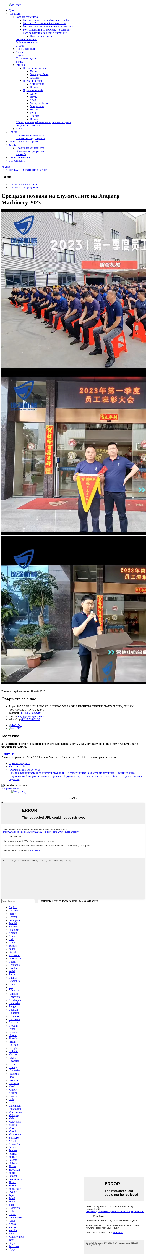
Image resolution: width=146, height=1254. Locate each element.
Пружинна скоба (33, 80)
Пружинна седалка (34, 67)
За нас (12, 144)
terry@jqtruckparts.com (30, 716)
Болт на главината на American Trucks (46, 19)
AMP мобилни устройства (24, 769)
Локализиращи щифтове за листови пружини (36, 772)
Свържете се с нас (19, 157)
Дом (11, 10)
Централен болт (25, 48)
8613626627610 (30, 719)
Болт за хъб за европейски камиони (44, 23)
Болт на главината (27, 16)
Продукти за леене (41, 35)
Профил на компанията (30, 147)
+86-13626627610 (30, 712)
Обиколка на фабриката (30, 151)
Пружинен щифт (26, 58)
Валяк (19, 61)
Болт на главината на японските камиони (48, 26)
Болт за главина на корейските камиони (47, 29)
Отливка (21, 64)
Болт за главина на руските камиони (45, 32)
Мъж (33, 99)
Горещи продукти (19, 763)
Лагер (19, 51)
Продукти (15, 13)
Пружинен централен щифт (81, 776)
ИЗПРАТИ (7, 754)
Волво (34, 87)
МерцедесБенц (39, 103)
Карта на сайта (18, 766)
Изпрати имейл (10, 788)
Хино (33, 71)
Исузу (33, 96)
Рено (33, 112)
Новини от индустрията (30, 138)
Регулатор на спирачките (31, 125)
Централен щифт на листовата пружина (89, 772)
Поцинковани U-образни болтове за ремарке (36, 776)
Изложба (21, 154)
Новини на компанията (30, 135)
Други (19, 128)
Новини (13, 131)
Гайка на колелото (27, 42)
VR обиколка (17, 160)
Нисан (34, 109)
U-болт (20, 45)
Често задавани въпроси (23, 141)
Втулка (20, 55)
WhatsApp (20, 792)
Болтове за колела (26, 39)
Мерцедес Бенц (39, 74)
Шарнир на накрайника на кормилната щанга (43, 122)
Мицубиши (37, 83)
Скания (34, 77)
